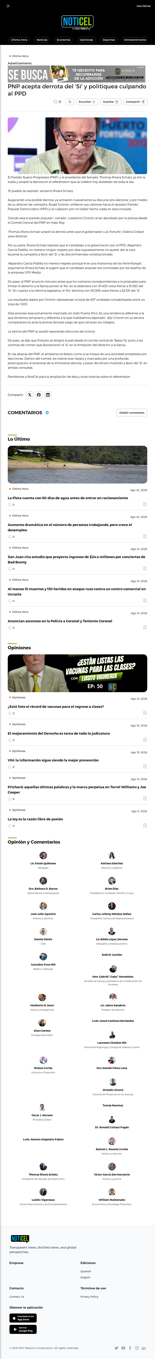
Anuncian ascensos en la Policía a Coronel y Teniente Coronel (60, 621)
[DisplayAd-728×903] (77, 74)
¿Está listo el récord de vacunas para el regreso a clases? (56, 706)
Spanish (86, 1271)
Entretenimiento (135, 39)
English (85, 1277)
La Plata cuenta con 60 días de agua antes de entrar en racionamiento (68, 498)
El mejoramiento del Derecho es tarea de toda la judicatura (59, 733)
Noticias (42, 39)
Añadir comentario (131, 412)
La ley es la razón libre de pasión (35, 819)
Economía (63, 39)
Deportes (109, 39)
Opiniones (86, 39)
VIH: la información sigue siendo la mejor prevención (53, 760)
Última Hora (19, 39)
